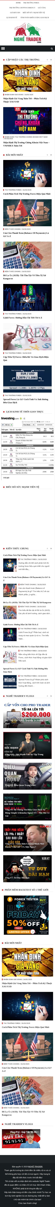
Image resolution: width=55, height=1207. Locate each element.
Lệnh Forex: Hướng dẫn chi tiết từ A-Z (22, 327)
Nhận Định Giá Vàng (14, 104)
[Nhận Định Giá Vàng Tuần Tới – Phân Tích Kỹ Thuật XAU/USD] (27, 87)
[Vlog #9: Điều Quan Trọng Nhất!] (27, 785)
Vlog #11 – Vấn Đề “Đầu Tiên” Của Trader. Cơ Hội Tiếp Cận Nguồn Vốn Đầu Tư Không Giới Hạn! (27, 729)
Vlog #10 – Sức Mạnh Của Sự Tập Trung (24, 763)
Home (18, 12)
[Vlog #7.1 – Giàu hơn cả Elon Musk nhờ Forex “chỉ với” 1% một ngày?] (27, 846)
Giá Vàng (42, 17)
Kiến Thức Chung (13, 238)
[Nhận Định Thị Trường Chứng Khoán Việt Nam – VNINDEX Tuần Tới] (27, 129)
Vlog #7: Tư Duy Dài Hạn (17, 887)
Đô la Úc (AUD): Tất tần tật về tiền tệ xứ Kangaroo (27, 611)
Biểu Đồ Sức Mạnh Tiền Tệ (34, 22)
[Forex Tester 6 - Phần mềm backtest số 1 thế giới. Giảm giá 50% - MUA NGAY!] (27, 925)
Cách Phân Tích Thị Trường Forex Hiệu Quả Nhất (27, 203)
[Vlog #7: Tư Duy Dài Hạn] (27, 877)
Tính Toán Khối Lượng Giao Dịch (34, 27)
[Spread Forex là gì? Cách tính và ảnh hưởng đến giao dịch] (27, 388)
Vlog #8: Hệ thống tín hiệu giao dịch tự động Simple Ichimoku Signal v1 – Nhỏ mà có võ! (27, 822)
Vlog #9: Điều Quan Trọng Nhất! (20, 794)
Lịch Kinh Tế (11, 27)
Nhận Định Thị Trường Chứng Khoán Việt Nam (26, 146)
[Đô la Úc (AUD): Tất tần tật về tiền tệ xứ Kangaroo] (27, 264)
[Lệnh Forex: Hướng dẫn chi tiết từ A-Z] (27, 306)
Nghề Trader (35, 1176)
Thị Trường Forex (31, 12)
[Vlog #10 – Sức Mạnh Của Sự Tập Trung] (27, 754)
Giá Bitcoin (15, 22)
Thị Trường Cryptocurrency (22, 17)
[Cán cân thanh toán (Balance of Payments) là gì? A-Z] (27, 221)
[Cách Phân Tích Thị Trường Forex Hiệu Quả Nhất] (27, 182)
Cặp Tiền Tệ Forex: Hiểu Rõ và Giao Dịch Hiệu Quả (25, 656)
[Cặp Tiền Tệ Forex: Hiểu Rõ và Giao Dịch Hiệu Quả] (27, 345)
